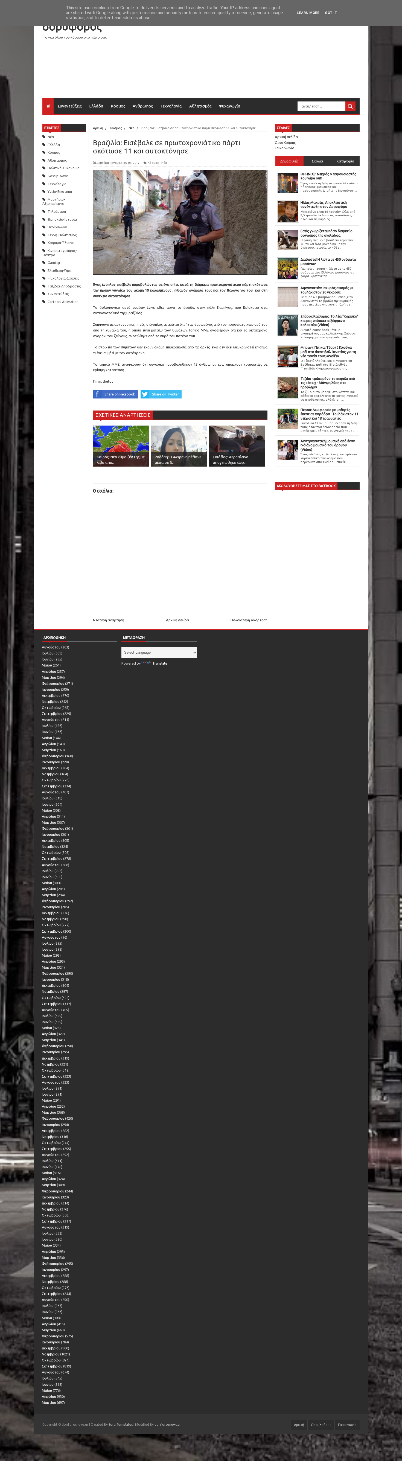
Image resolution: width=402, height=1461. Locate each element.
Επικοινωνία (284, 148)
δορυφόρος (71, 26)
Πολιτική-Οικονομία (64, 168)
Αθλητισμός (200, 106)
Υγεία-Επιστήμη (60, 191)
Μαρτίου (49, 677)
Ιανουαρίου (51, 689)
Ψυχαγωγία (229, 106)
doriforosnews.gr (168, 1424)
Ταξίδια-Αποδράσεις (64, 286)
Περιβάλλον (57, 227)
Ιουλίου (48, 653)
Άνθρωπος (143, 106)
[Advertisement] (260, 59)
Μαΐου (47, 665)
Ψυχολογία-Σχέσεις (63, 278)
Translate (159, 663)
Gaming (54, 262)
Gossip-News (58, 176)
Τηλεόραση (57, 211)
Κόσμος (118, 106)
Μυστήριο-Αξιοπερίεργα (53, 201)
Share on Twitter (165, 394)
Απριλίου (49, 671)
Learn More (308, 13)
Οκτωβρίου (51, 707)
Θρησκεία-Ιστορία (62, 219)
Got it (331, 13)
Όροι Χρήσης (285, 142)
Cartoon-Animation (63, 302)
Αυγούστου (51, 647)
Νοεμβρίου (50, 701)
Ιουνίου (48, 659)
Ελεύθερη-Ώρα (59, 270)
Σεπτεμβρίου (52, 713)
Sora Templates (121, 1424)
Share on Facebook (119, 394)
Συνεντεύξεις (69, 106)
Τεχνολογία (171, 106)
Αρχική (299, 1425)
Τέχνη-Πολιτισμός (62, 235)
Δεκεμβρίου (51, 695)
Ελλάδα (96, 106)
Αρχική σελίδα (177, 620)
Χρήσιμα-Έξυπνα (61, 243)
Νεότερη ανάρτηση (108, 620)
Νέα (51, 137)
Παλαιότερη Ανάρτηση (249, 620)
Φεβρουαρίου (53, 683)
